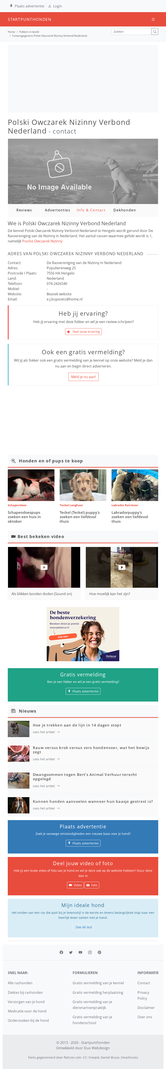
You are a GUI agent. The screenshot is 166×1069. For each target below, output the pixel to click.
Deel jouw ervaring (86, 332)
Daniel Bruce (110, 1057)
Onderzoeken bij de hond (28, 1020)
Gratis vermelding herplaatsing (98, 992)
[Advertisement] (83, 78)
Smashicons (129, 1057)
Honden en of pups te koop (51, 461)
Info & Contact (91, 210)
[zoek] (154, 31)
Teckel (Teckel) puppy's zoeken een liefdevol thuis (80, 517)
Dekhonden (124, 210)
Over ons (144, 1017)
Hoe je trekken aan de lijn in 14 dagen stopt (77, 725)
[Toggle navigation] (153, 19)
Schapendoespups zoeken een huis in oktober (24, 517)
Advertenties (57, 210)
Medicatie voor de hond (27, 1011)
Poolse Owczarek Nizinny (42, 241)
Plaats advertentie (29, 6)
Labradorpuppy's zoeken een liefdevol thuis (130, 517)
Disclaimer (146, 1007)
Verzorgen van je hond (26, 1001)
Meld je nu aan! (83, 376)
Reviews (24, 210)
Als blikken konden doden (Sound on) (41, 593)
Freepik (94, 1057)
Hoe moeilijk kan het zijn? (109, 593)
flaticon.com (72, 1057)
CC (85, 1057)
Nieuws (27, 711)
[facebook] (61, 952)
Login (57, 6)
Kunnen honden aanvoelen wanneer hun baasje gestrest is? (93, 801)
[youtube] (80, 952)
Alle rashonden (20, 983)
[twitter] (71, 952)
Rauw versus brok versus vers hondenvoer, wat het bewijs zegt (91, 749)
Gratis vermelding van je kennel (98, 983)
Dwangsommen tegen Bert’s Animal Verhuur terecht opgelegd (85, 776)
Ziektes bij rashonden (25, 992)
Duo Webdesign (97, 1048)
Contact (143, 983)
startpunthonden (12, 19)
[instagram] (90, 952)
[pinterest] (99, 952)
